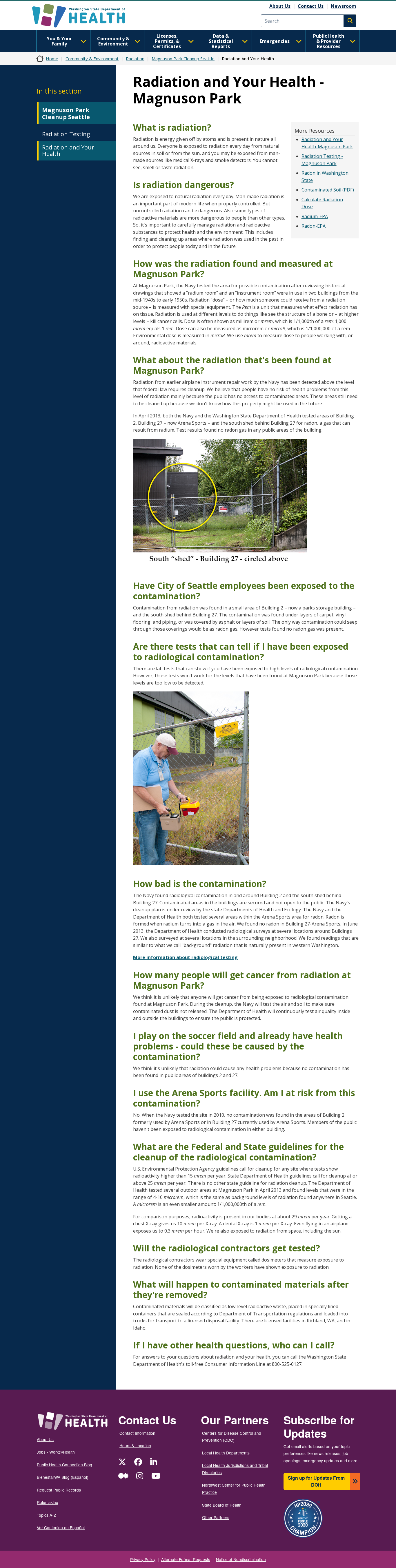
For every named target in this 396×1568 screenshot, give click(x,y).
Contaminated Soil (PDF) (327, 190)
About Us (279, 6)
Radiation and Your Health (68, 150)
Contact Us (311, 6)
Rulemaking (47, 1502)
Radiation (135, 58)
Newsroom (343, 6)
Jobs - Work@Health (56, 1452)
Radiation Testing (66, 134)
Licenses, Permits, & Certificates (167, 41)
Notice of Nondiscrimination (241, 1559)
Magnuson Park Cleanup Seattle (183, 58)
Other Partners (215, 1517)
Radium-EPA (314, 216)
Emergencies (275, 41)
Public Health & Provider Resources (328, 41)
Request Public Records (59, 1490)
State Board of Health (221, 1505)
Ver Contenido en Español (61, 1527)
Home (52, 58)
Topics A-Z (46, 1515)
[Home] (83, 15)
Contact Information (137, 1433)
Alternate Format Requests (185, 1559)
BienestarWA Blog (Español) (62, 1477)
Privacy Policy (142, 1559)
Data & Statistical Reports (221, 41)
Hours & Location (135, 1445)
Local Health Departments (226, 1453)
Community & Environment (113, 41)
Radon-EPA (313, 226)
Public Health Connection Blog (64, 1464)
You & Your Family (59, 41)
